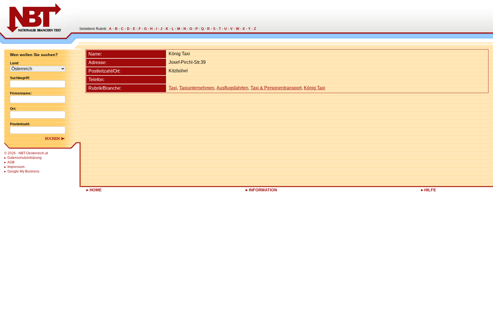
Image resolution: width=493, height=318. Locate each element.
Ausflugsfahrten (232, 87)
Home (96, 190)
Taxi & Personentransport (276, 87)
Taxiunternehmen (196, 87)
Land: (14, 63)
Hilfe (430, 190)
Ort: (13, 109)
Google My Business (23, 171)
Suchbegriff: (20, 78)
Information (263, 190)
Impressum (16, 167)
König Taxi (314, 87)
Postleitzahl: (20, 124)
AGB (11, 162)
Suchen (55, 138)
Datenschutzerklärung (24, 158)
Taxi (173, 87)
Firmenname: (21, 93)
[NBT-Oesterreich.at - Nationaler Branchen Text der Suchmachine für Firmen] (39, 22)
